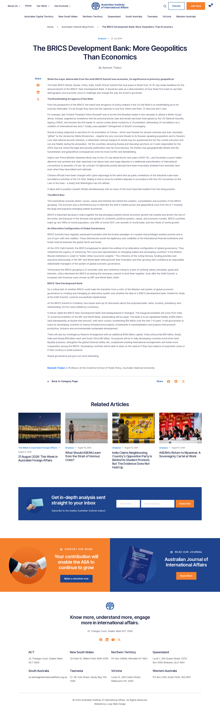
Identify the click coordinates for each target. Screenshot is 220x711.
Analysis (102, 38)
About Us (13, 6)
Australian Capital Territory (38, 16)
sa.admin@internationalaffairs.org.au (48, 677)
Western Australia (186, 16)
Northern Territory (93, 16)
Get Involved (61, 6)
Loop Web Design (116, 704)
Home (28, 5)
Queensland (114, 16)
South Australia (134, 16)
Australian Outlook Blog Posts (78, 26)
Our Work (42, 6)
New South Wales (68, 16)
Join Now (196, 6)
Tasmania (152, 16)
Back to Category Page (64, 381)
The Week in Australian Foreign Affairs (37, 447)
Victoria (167, 16)
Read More (186, 575)
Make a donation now (76, 578)
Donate (176, 6)
